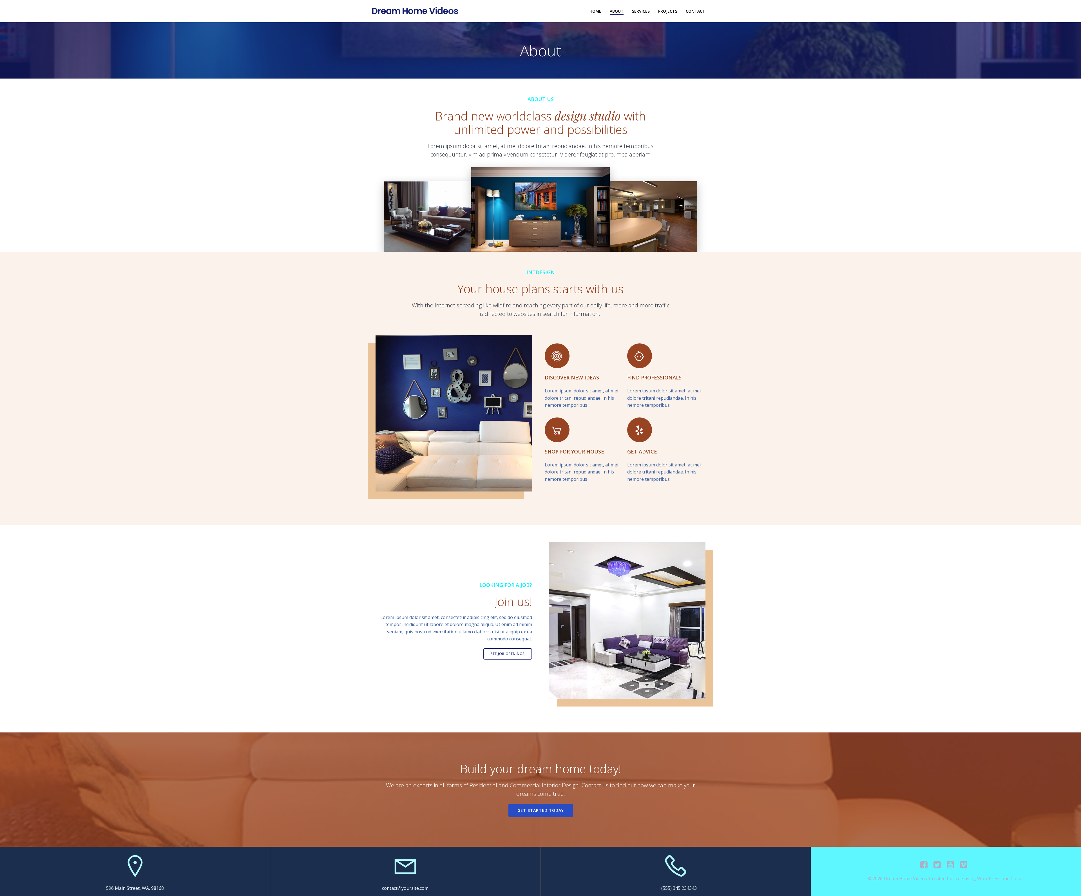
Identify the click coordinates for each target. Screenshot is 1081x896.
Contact (695, 11)
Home (595, 11)
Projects (667, 11)
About (617, 11)
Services (641, 11)
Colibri (1017, 878)
